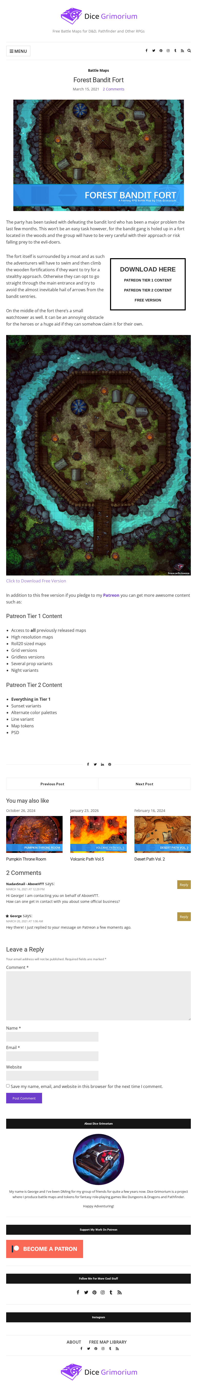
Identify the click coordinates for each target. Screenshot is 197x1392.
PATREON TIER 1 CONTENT (148, 280)
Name (13, 1028)
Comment (17, 967)
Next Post (144, 784)
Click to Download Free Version (36, 581)
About (74, 1342)
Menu (20, 51)
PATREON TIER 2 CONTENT (148, 290)
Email (13, 1047)
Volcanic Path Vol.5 (87, 859)
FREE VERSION (148, 300)
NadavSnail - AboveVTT (25, 884)
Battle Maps (98, 70)
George (16, 916)
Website (14, 1067)
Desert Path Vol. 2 (149, 859)
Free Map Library (107, 1342)
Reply (184, 884)
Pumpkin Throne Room (26, 859)
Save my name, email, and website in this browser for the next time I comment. (87, 1086)
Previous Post (52, 784)
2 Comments (113, 89)
